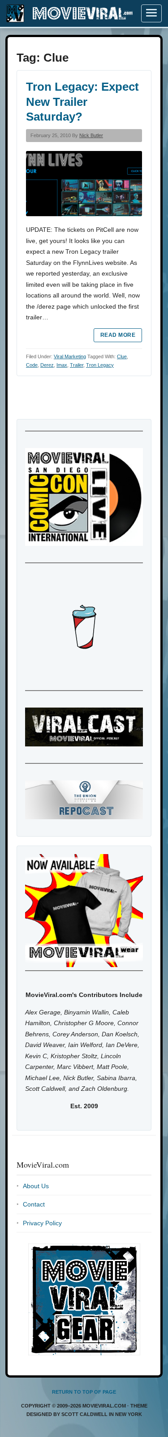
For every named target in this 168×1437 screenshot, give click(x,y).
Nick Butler (91, 135)
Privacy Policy (42, 1223)
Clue (122, 356)
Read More (117, 335)
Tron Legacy (100, 365)
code (32, 365)
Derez (47, 365)
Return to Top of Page (84, 1392)
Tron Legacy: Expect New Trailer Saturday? (82, 102)
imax (61, 365)
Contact (34, 1204)
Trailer (76, 365)
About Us (36, 1186)
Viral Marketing (70, 356)
